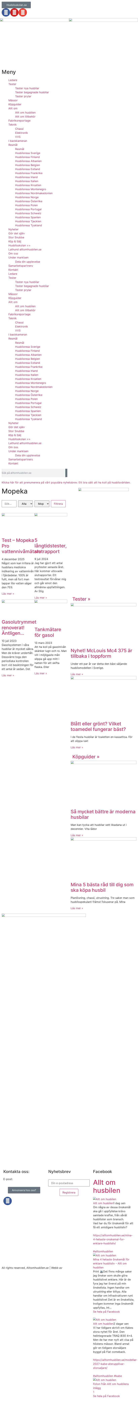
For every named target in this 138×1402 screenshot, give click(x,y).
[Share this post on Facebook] (94, 1315)
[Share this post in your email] (100, 1315)
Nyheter (13, 229)
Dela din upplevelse (27, 261)
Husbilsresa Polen (26, 205)
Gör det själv (16, 233)
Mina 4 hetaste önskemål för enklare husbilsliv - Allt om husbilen (111, 1263)
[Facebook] (6, 12)
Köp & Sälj (14, 241)
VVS (18, 136)
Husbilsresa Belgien (27, 165)
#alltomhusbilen (103, 1251)
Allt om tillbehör (25, 116)
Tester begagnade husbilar (32, 92)
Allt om (13, 108)
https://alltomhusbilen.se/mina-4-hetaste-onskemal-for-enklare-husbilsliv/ (112, 1239)
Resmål (13, 144)
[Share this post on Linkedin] (98, 1315)
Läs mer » (8, 593)
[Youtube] (14, 12)
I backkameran (17, 140)
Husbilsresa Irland (26, 177)
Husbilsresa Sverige (27, 153)
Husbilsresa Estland (27, 169)
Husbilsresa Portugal (28, 209)
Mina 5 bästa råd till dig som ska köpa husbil (102, 887)
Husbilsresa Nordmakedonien (34, 193)
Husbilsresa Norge (27, 197)
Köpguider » (85, 757)
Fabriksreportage (19, 120)
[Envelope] (23, 12)
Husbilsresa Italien (26, 181)
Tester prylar (23, 96)
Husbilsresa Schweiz (28, 213)
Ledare (12, 80)
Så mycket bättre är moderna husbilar (103, 814)
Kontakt (13, 269)
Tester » (81, 599)
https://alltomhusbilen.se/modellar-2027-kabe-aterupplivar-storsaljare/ (115, 1364)
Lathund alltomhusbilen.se (24, 249)
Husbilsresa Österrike (28, 201)
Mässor (13, 100)
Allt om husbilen (25, 112)
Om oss (13, 253)
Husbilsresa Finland (27, 157)
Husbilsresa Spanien (28, 217)
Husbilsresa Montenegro (30, 189)
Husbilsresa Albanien (28, 161)
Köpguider (14, 104)
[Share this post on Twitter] (96, 1315)
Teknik (12, 124)
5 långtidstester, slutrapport (50, 545)
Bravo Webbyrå (73, 1267)
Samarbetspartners (20, 265)
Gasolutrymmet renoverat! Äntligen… (19, 627)
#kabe (118, 1376)
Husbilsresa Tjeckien (28, 221)
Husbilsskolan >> (19, 245)
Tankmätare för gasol (47, 632)
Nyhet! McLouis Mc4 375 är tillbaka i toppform (101, 653)
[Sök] (66, 473)
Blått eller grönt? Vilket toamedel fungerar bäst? (98, 726)
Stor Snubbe (16, 237)
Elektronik (21, 132)
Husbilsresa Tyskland (28, 225)
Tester (12, 84)
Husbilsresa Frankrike (28, 173)
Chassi (19, 128)
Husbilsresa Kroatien (28, 185)
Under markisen (18, 257)
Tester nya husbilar (27, 88)
